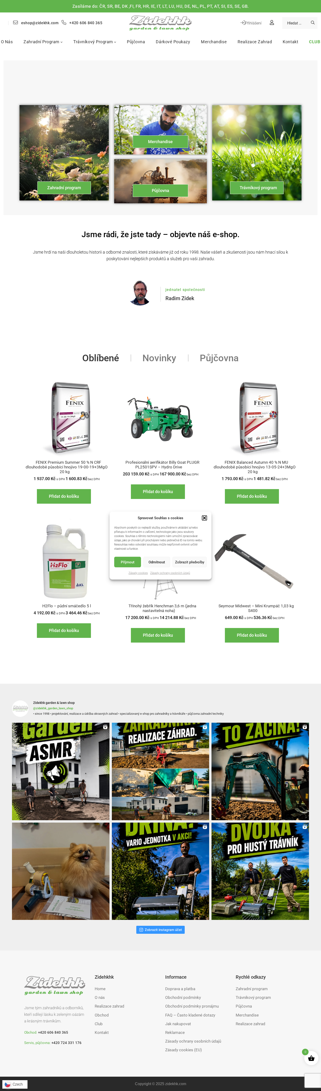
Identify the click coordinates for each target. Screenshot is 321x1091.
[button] (204, 518)
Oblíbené (100, 358)
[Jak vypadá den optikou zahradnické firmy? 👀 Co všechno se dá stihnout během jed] (160, 771)
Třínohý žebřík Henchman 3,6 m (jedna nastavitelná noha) (162, 608)
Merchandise (160, 141)
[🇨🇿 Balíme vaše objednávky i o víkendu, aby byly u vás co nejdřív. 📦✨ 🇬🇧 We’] (61, 871)
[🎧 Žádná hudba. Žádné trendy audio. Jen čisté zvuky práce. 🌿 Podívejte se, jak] (61, 771)
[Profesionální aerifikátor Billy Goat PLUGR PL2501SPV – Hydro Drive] (160, 417)
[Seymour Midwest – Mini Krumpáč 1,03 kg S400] (254, 561)
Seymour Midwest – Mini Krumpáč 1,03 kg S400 (256, 608)
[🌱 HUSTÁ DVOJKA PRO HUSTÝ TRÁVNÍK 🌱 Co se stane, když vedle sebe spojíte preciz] (260, 871)
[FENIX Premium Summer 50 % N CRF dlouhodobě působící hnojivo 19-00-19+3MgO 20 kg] (66, 417)
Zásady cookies (138, 573)
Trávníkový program (258, 187)
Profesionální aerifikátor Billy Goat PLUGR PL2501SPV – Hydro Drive (162, 464)
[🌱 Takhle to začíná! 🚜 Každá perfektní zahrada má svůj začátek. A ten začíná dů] (260, 771)
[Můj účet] (272, 23)
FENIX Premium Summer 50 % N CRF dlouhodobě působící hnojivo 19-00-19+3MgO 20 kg (67, 467)
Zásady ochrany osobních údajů (170, 573)
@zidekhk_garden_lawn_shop (53, 708)
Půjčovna (160, 190)
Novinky (159, 358)
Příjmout (127, 562)
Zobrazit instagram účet (163, 930)
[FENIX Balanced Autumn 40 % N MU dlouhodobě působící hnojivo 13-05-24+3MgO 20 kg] (254, 417)
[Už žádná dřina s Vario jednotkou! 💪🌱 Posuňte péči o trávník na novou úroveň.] (160, 871)
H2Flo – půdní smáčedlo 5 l (66, 606)
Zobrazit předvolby (189, 562)
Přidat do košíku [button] (64, 496)
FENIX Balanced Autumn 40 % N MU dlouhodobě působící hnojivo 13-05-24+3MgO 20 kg (255, 467)
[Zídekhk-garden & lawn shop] (160, 23)
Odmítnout (157, 562)
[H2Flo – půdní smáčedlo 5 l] (66, 561)
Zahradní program (64, 187)
